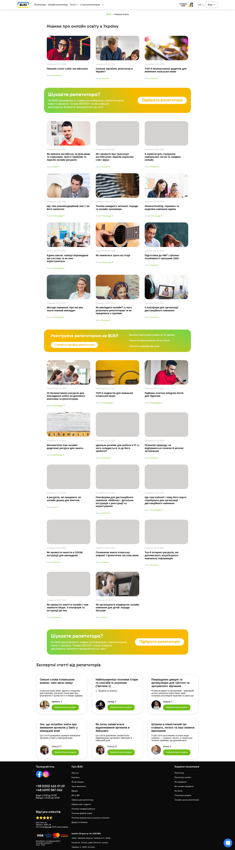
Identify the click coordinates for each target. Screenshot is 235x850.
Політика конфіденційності (83, 809)
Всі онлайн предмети (184, 786)
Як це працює (78, 782)
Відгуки (75, 791)
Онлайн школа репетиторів (187, 800)
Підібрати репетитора (162, 100)
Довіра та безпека (79, 822)
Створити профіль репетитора (74, 345)
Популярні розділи (183, 795)
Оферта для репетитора (82, 800)
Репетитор (179, 773)
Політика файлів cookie (82, 813)
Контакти (75, 777)
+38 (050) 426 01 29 (50, 786)
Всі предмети (180, 782)
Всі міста (178, 791)
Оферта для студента (81, 804)
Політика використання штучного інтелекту (90, 818)
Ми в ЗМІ (76, 795)
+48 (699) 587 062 (49, 790)
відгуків (48, 827)
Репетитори (40, 5)
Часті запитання (79, 786)
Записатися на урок (65, 707)
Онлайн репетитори (58, 5)
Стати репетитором (90, 5)
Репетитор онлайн (183, 777)
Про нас (75, 773)
